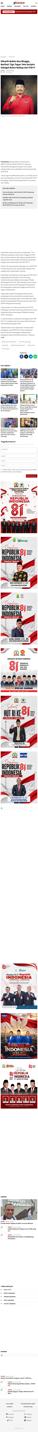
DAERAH (3, 1221)
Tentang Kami (28, 1407)
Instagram (11, 1417)
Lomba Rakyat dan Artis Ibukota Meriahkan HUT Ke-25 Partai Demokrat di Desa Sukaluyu (9, 408)
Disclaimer (9, 1404)
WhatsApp (29, 1414)
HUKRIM (3, 1376)
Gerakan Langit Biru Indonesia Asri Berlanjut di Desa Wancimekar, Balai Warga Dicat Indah (9, 382)
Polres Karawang (10, 1304)
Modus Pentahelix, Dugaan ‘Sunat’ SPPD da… (16, 1378)
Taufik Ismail (31, 345)
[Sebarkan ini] (22, 356)
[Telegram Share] (31, 356)
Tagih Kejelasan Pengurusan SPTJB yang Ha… (22, 1230)
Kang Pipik (5, 345)
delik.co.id (7, 1290)
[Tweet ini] (26, 356)
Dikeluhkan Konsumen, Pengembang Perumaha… (21, 1238)
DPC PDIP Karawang (25, 342)
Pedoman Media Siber (28, 1404)
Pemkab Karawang (10, 1297)
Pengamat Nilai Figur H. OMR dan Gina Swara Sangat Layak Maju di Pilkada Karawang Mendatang (28, 432)
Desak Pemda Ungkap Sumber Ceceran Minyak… (17, 1223)
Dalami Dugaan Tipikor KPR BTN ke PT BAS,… (21, 1392)
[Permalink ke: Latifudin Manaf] (3, 71)
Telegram (29, 1420)
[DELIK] (19, 3)
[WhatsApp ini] (35, 356)
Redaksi (9, 1407)
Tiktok (11, 1420)
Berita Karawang (9, 1293)
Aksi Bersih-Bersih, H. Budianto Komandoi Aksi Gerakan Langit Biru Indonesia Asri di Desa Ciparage (9, 432)
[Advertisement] (19, 35)
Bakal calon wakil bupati (9, 342)
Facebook (11, 1414)
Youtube (29, 1417)
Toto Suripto (5, 349)
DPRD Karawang (9, 1300)
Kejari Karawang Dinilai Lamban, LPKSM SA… (21, 1385)
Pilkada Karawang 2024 (18, 345)
